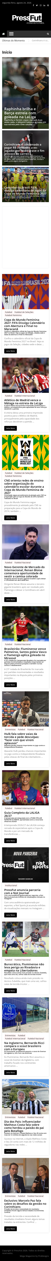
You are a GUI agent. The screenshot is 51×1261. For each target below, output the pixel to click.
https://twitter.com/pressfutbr (37, 5)
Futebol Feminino (13, 315)
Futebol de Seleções (24, 312)
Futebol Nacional (23, 562)
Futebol (8, 312)
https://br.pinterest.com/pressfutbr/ (48, 5)
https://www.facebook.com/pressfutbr (33, 5)
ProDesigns (43, 1256)
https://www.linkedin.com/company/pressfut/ (44, 5)
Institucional (11, 885)
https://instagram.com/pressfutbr (41, 5)
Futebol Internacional (25, 395)
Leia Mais (10, 351)
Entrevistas (10, 729)
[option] (40, 40)
